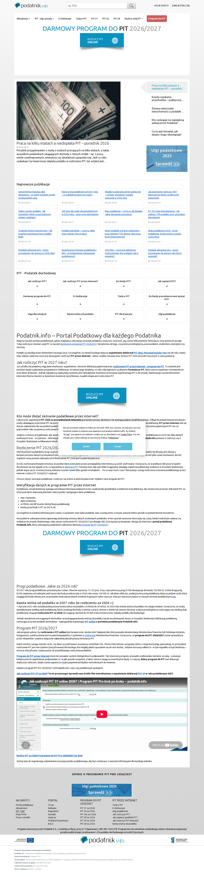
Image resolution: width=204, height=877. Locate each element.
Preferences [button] (113, 438)
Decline (86, 447)
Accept (117, 447)
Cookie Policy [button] (126, 434)
